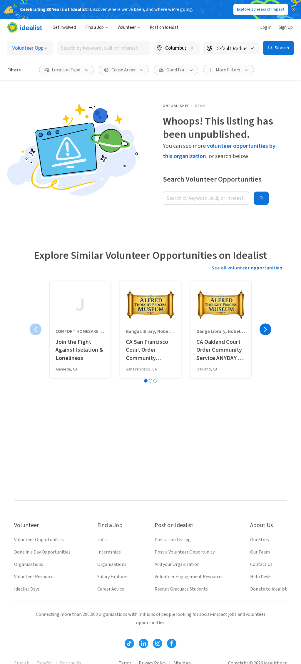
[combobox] (103, 48)
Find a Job (94, 27)
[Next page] (265, 329)
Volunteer (127, 27)
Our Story (259, 539)
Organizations (28, 564)
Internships (109, 552)
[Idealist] (24, 27)
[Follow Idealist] (129, 643)
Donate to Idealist (268, 589)
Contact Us (261, 564)
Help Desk (260, 577)
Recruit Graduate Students (181, 589)
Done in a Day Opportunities (42, 552)
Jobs (102, 539)
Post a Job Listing (173, 539)
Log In (266, 27)
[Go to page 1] (146, 381)
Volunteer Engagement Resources (189, 577)
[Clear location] (192, 48)
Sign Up (286, 27)
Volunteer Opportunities (39, 539)
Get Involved (64, 27)
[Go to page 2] (150, 381)
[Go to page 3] (155, 381)
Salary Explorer (112, 577)
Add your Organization (177, 564)
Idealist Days (27, 589)
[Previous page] (35, 329)
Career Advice (110, 589)
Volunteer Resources (35, 577)
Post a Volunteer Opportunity (185, 552)
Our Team (260, 552)
